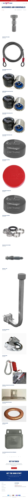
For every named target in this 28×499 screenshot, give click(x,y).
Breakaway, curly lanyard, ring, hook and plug (8, 385)
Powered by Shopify (9, 496)
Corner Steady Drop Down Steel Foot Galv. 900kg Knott (9, 452)
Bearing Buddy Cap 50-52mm (6, 215)
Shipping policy (24, 496)
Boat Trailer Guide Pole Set (5, 329)
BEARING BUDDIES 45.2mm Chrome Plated (7, 91)
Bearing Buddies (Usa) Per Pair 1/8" (7, 69)
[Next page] (20, 456)
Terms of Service (4, 487)
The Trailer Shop (5, 496)
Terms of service (20, 496)
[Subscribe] (19, 478)
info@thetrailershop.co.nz (18, 485)
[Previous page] (7, 456)
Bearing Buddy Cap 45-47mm (6, 159)
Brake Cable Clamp (4, 355)
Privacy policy (16, 496)
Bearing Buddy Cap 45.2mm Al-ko (6, 190)
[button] (1, 3)
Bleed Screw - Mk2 (4, 268)
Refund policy (3, 489)
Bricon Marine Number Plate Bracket (7, 402)
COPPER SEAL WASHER (5, 423)
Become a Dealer (4, 484)
